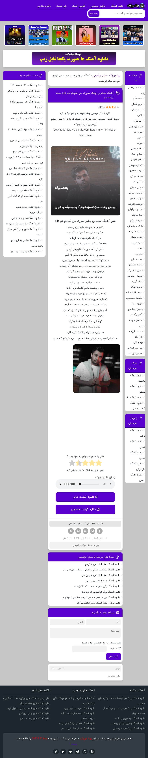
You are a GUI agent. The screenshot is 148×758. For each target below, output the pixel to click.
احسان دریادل (136, 353)
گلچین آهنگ (78, 6)
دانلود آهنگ (117, 6)
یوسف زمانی (136, 176)
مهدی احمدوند (135, 270)
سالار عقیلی (137, 159)
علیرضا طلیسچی (134, 298)
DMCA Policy (39, 738)
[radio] (98, 463)
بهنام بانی (138, 342)
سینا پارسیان (136, 154)
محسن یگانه (136, 287)
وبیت (74, 744)
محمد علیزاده (136, 331)
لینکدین (85, 531)
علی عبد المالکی (135, 348)
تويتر (70, 751)
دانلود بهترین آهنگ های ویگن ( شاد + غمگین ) (26, 698)
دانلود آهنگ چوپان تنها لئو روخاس (127, 723)
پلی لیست (61, 6)
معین (140, 137)
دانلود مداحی (44, 6)
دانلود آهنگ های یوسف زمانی (35, 718)
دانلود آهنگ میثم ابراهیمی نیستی (103, 581)
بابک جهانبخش (135, 226)
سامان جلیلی (136, 149)
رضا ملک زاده (136, 232)
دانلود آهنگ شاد (134, 397)
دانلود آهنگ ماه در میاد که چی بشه (77, 723)
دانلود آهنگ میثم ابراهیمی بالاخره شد (101, 592)
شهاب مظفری (136, 171)
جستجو (94, 13)
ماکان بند (138, 182)
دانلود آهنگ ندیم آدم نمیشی (26, 218)
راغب (140, 115)
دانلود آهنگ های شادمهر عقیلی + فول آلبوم (28, 708)
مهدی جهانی (136, 187)
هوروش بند (137, 304)
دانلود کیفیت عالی (83, 497)
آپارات (92, 751)
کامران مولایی (136, 165)
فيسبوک (56, 751)
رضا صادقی (137, 259)
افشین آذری (136, 315)
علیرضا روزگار (136, 220)
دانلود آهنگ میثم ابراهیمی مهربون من (101, 575)
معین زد (138, 254)
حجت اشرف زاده (134, 292)
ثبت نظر (113, 656)
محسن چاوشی (135, 193)
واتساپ (78, 531)
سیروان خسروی (135, 276)
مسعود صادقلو (135, 309)
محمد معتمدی (135, 265)
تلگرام (71, 531)
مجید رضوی (136, 198)
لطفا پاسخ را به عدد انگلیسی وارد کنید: (101, 643)
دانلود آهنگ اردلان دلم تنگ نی (25, 168)
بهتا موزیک (114, 76)
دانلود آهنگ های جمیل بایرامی (34, 713)
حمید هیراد (137, 237)
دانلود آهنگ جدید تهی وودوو (26, 251)
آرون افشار (137, 104)
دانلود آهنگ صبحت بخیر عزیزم (79, 708)
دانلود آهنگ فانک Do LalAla (26, 85)
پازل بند (139, 337)
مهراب (139, 143)
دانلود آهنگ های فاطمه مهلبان (34, 703)
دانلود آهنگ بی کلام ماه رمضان (129, 728)
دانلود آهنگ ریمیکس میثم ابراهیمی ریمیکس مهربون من (91, 570)
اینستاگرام (85, 751)
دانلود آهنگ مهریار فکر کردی (26, 152)
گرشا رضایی (137, 110)
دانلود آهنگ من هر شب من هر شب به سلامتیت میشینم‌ (91, 597)
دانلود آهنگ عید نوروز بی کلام (130, 718)
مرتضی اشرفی (135, 204)
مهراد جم (138, 132)
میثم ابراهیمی (100, 76)
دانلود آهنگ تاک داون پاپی (27, 113)
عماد (140, 248)
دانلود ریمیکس (98, 6)
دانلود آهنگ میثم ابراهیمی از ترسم (102, 564)
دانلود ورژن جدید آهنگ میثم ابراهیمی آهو (98, 603)
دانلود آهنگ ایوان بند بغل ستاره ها (23, 224)
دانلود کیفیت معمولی (83, 509)
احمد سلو (138, 99)
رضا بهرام (138, 121)
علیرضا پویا (137, 243)
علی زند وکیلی (135, 209)
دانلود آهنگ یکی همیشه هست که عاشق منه (97, 586)
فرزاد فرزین (137, 281)
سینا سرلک (137, 215)
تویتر (92, 531)
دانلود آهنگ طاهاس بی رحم (26, 190)
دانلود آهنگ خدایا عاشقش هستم (78, 728)
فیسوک (100, 531)
